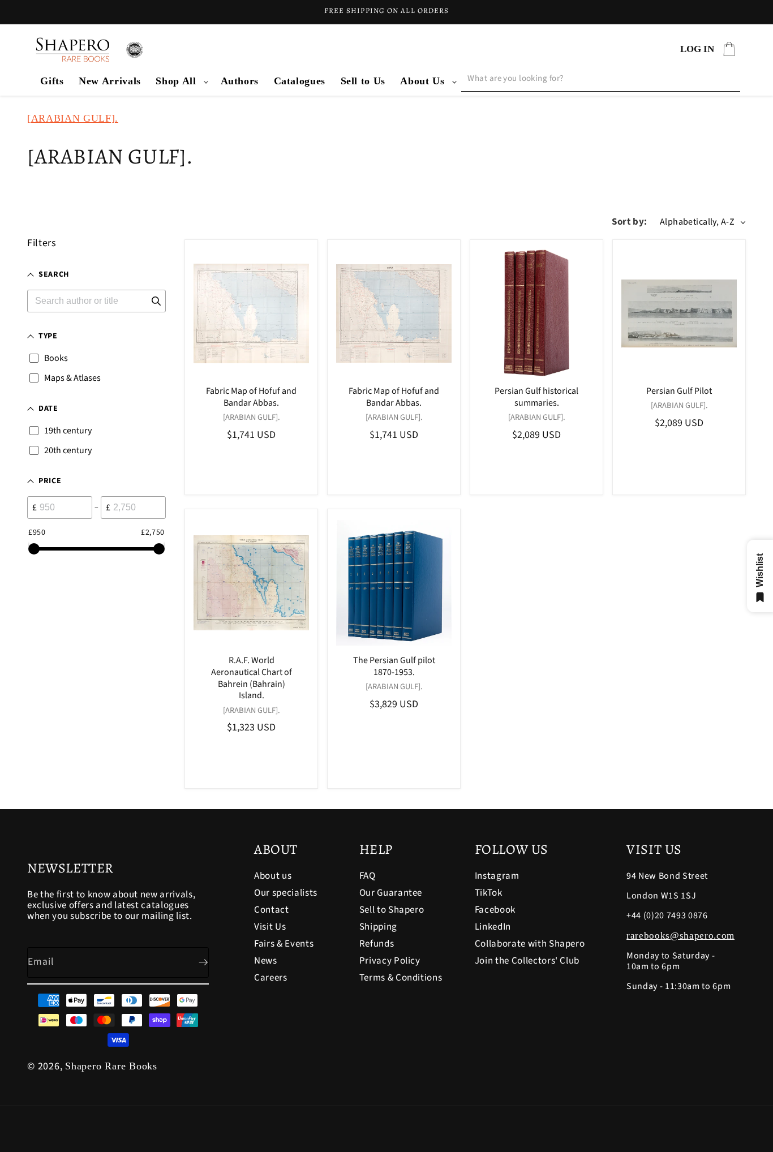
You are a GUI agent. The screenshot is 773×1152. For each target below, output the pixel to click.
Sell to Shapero (391, 910)
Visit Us (270, 927)
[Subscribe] (194, 962)
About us (272, 877)
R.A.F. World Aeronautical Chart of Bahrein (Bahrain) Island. (251, 678)
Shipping (378, 927)
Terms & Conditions (401, 978)
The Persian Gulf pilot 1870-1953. (394, 667)
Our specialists (285, 893)
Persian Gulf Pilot (679, 391)
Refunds (376, 944)
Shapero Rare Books (111, 1066)
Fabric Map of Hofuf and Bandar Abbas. (251, 397)
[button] (180, 81)
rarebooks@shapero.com (680, 935)
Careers (270, 978)
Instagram (497, 877)
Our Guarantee (391, 893)
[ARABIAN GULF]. (72, 118)
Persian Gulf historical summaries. (536, 397)
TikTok (489, 893)
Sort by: (629, 222)
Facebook (495, 910)
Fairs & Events (284, 944)
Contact (271, 910)
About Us (422, 81)
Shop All (176, 81)
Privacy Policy (389, 961)
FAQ (367, 877)
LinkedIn (493, 927)
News (265, 961)
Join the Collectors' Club (527, 961)
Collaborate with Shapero (530, 944)
